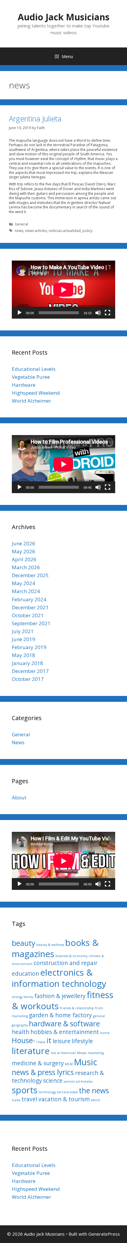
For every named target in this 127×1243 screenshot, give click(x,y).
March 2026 (26, 567)
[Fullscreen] (107, 313)
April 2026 (24, 559)
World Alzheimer (31, 400)
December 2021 (30, 607)
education (25, 973)
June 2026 (23, 543)
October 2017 (28, 679)
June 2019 (23, 639)
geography (20, 1025)
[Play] (19, 313)
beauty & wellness (50, 945)
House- (23, 1040)
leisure (62, 1041)
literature (31, 1051)
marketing (96, 1053)
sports (25, 1090)
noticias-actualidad (65, 230)
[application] (63, 290)
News (18, 742)
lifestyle (82, 1041)
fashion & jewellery (60, 996)
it (49, 1040)
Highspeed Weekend (36, 392)
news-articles (36, 230)
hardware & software (64, 1023)
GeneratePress (104, 1234)
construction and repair (65, 963)
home (105, 1033)
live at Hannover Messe (69, 1053)
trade (16, 1100)
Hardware (23, 384)
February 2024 (29, 599)
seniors (69, 1081)
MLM (69, 1064)
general (99, 1016)
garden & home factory (60, 1015)
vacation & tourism (64, 1099)
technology (47, 1092)
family (28, 997)
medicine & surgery (38, 1063)
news (19, 230)
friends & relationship (77, 1008)
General (21, 224)
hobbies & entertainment (64, 1032)
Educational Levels (34, 369)
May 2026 (23, 551)
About (19, 797)
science (53, 1080)
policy (87, 230)
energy (17, 997)
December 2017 (30, 671)
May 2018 (23, 655)
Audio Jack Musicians (64, 17)
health (20, 1032)
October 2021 (28, 615)
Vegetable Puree (31, 376)
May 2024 (23, 583)
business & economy (71, 956)
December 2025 (30, 575)
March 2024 (26, 591)
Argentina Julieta (35, 118)
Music (85, 1062)
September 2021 (31, 623)
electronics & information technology (59, 978)
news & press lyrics (43, 1072)
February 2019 (29, 647)
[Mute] (98, 313)
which (95, 1100)
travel (29, 1099)
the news (94, 1090)
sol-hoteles (84, 1081)
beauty (23, 943)
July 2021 (23, 631)
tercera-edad (67, 1092)
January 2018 (27, 663)
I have (40, 1042)
